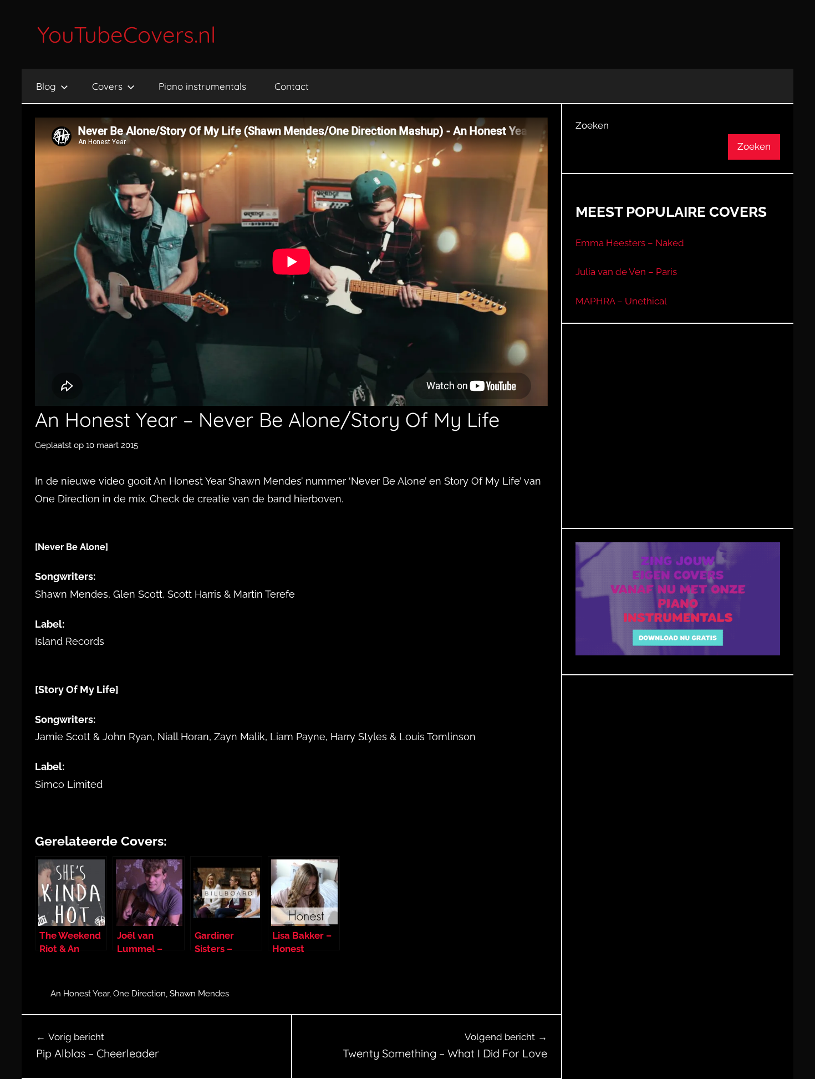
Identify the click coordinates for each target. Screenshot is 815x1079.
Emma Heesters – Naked (629, 242)
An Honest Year (79, 994)
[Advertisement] (678, 439)
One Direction (139, 994)
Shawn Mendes (199, 994)
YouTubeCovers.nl (126, 34)
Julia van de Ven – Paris (626, 271)
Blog (46, 86)
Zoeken (592, 125)
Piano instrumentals (202, 86)
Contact (291, 86)
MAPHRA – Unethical (621, 301)
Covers (107, 86)
